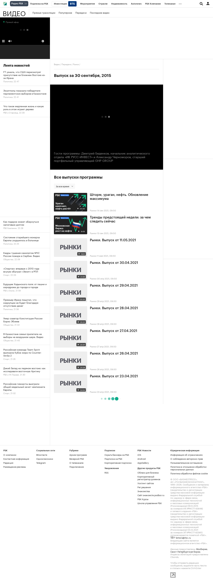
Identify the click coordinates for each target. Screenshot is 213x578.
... (180, 3)
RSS (106, 472)
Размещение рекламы (14, 466)
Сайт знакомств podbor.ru (150, 495)
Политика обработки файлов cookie (189, 473)
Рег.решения (144, 487)
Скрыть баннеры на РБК (117, 454)
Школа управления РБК (149, 503)
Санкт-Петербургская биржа (185, 551)
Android (141, 458)
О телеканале (76, 462)
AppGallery (143, 462)
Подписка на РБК (113, 458)
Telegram (41, 462)
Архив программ (78, 454)
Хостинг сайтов (145, 483)
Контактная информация (16, 458)
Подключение (76, 466)
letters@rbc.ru (183, 537)
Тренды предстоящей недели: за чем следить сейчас (120, 219)
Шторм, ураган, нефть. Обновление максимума (119, 197)
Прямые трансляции (43, 12)
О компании (9, 454)
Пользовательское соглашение (186, 462)
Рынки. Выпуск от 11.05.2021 (113, 240)
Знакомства (143, 491)
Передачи (81, 12)
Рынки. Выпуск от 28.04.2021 (114, 308)
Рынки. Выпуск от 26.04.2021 (114, 353)
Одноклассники (44, 458)
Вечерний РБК (76, 458)
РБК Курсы (142, 499)
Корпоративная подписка (118, 462)
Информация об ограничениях (186, 454)
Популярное (65, 12)
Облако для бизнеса (148, 472)
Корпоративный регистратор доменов (148, 478)
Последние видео (99, 12)
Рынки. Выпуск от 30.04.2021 (114, 262)
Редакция (8, 462)
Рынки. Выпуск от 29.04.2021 (114, 285)
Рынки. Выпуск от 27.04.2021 (113, 331)
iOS (139, 454)
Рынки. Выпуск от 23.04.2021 (114, 376)
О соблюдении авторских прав (186, 458)
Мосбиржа (201, 548)
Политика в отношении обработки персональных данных (188, 468)
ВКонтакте (41, 454)
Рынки (76, 64)
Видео (14, 12)
